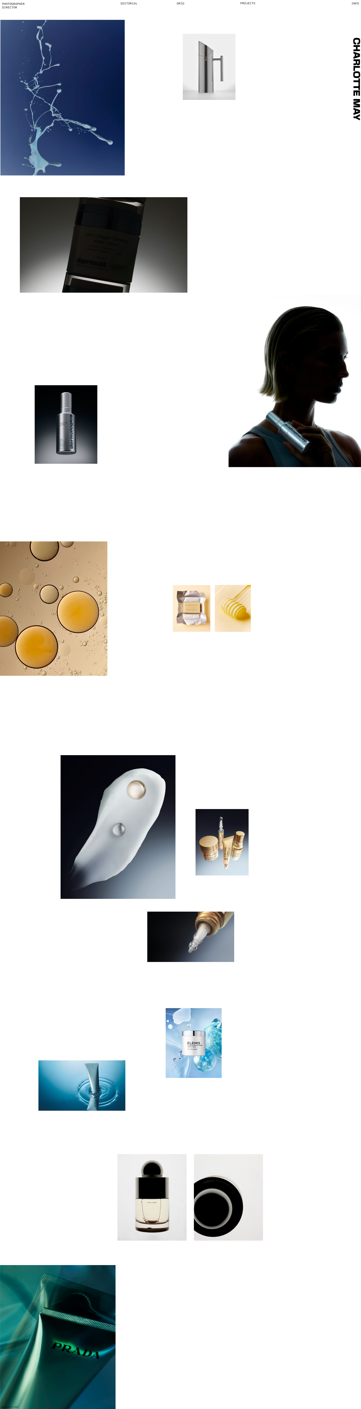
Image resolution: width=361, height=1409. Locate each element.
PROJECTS (247, 3)
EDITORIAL (129, 3)
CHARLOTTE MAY (356, 78)
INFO (355, 3)
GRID (180, 3)
